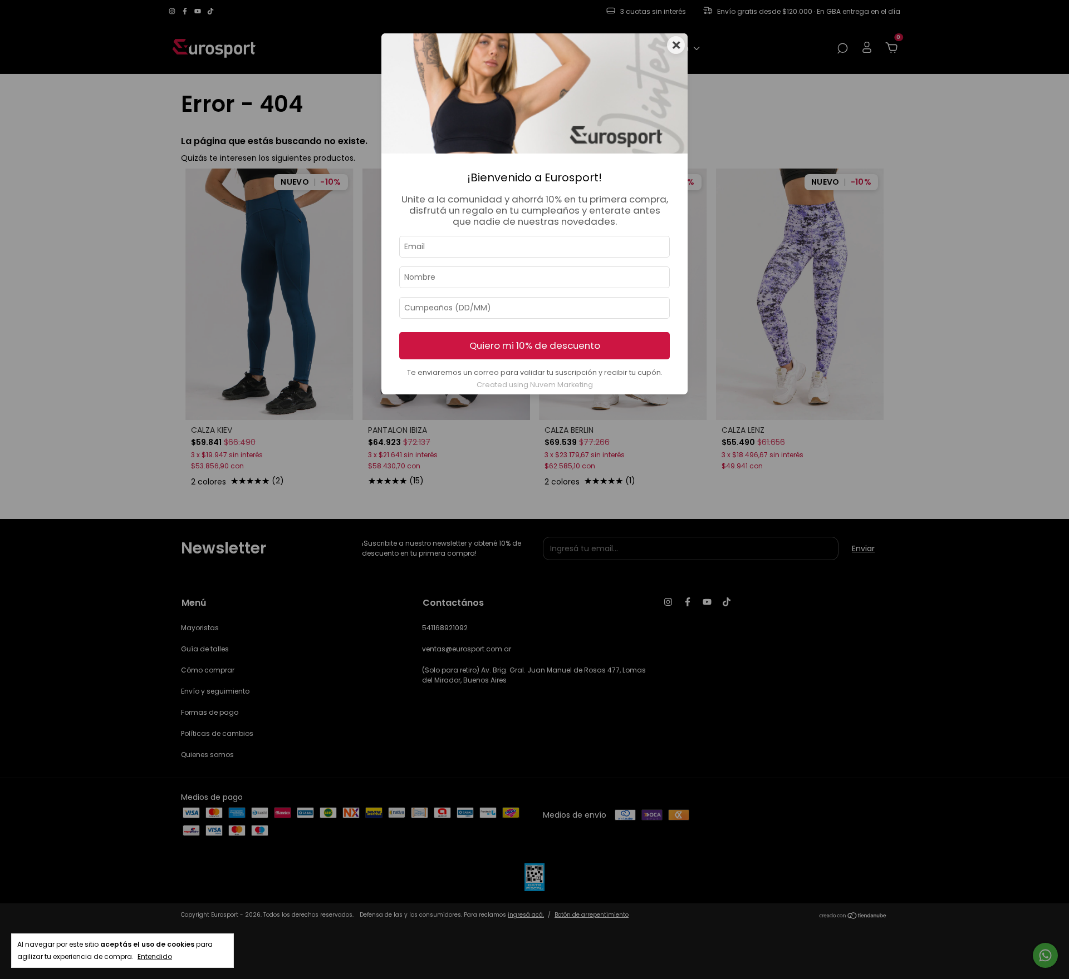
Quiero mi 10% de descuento (534, 345)
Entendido (155, 956)
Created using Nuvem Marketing (535, 384)
